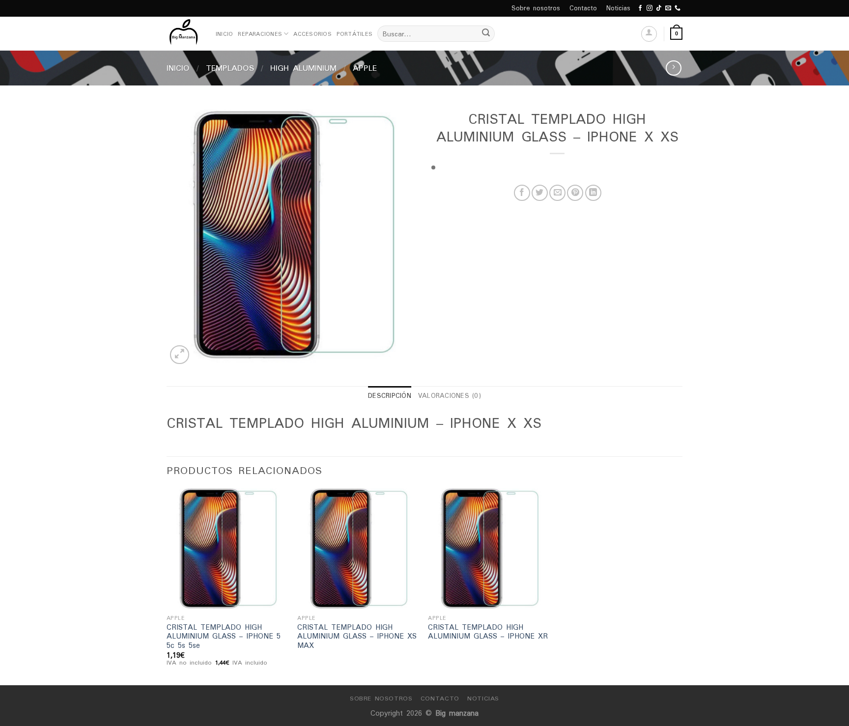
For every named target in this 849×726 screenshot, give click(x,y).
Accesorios (312, 34)
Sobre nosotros (535, 8)
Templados (230, 67)
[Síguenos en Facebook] (640, 8)
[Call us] (677, 8)
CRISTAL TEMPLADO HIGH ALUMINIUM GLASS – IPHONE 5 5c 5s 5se (224, 636)
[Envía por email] (557, 193)
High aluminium (303, 67)
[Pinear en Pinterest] (575, 193)
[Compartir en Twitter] (540, 193)
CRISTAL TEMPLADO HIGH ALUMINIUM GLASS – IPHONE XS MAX (357, 636)
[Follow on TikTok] (659, 8)
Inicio (224, 34)
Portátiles (354, 34)
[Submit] (486, 34)
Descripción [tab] (389, 395)
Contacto (583, 8)
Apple (365, 67)
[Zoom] (179, 354)
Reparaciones (260, 34)
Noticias (618, 8)
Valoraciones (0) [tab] (449, 395)
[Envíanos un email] (668, 8)
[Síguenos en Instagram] (649, 8)
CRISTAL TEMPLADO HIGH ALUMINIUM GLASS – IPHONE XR (488, 632)
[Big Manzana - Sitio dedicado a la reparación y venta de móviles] (184, 34)
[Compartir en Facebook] (522, 193)
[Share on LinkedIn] (593, 193)
